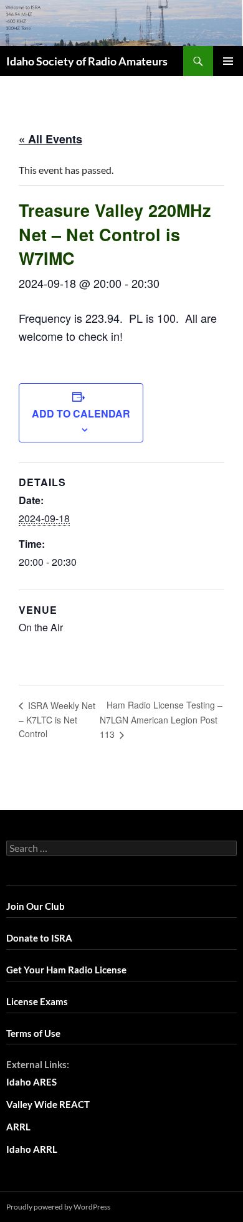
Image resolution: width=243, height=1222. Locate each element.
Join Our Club (35, 906)
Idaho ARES (31, 1081)
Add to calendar (81, 413)
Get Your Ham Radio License (66, 969)
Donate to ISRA (39, 937)
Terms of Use (33, 1033)
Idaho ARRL (31, 1149)
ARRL (18, 1126)
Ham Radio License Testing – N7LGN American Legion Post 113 (161, 719)
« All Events (50, 139)
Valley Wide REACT (48, 1104)
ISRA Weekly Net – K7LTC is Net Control (57, 719)
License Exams (37, 1001)
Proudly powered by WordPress (58, 1206)
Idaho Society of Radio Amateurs (87, 61)
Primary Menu (228, 61)
